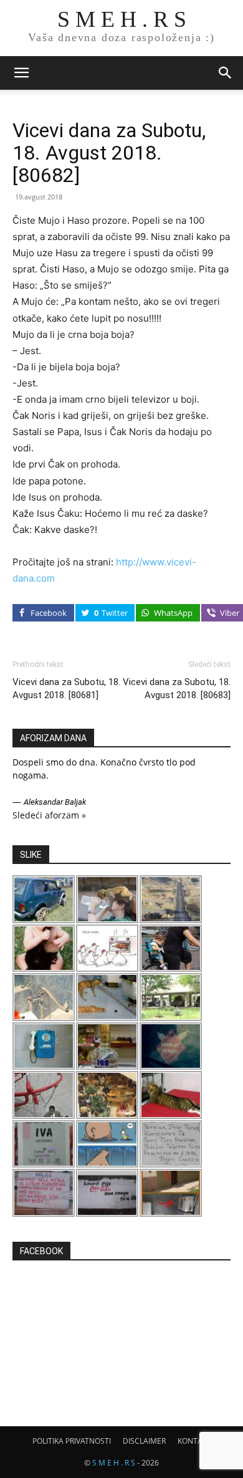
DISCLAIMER (144, 1441)
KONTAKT (194, 1441)
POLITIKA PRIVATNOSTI (71, 1441)
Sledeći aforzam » (49, 815)
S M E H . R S (113, 1462)
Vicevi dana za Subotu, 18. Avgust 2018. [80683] (177, 688)
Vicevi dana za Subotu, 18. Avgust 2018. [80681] (66, 688)
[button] (21, 73)
